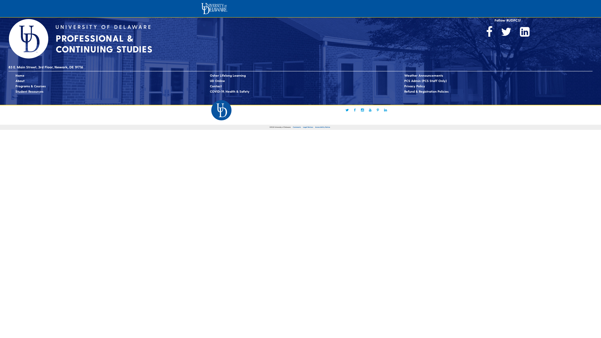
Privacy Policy (414, 86)
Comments (297, 127)
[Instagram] (362, 110)
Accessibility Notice (322, 127)
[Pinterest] (377, 110)
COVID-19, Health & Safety (229, 91)
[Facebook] (354, 110)
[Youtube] (370, 110)
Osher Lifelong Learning (228, 75)
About (20, 81)
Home (19, 75)
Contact (216, 86)
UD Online (217, 81)
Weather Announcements (423, 75)
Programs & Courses (30, 86)
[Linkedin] (385, 110)
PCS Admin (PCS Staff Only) (425, 81)
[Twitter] (347, 110)
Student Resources (29, 91)
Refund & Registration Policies (426, 91)
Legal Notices (308, 127)
